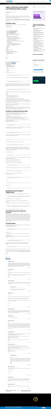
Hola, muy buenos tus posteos (11, 344)
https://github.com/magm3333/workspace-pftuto (24, 251)
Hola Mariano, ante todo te (11, 261)
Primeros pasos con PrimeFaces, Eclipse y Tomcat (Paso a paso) (22, 19)
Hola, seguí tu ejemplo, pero (11, 280)
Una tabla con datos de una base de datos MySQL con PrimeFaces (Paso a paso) (38, 32)
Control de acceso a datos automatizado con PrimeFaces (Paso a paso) (38, 37)
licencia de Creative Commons (18, 406)
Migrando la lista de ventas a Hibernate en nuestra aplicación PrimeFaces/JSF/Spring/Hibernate (38, 47)
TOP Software (30, 1)
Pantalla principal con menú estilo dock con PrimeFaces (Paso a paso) (38, 35)
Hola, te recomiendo (10, 269)
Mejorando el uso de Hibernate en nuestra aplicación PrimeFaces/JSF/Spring (38, 43)
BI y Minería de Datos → (36, 16)
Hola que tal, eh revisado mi (11, 308)
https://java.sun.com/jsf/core (12, 32)
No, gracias (43, 407)
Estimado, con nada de (10, 292)
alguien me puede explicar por (11, 366)
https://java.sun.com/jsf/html (12, 31)
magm (10, 293)
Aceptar (40, 407)
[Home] (9, 1)
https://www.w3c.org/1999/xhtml (13, 30)
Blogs (37, 1)
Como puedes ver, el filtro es (11, 331)
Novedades (40, 1)
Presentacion (32, 406)
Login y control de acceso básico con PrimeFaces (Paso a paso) (37, 30)
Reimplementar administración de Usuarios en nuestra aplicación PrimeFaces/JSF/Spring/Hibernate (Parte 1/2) (39, 50)
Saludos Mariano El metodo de (11, 384)
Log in (27, 267)
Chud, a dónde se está (10, 315)
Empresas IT (34, 1)
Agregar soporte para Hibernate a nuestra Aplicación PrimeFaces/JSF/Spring (38, 45)
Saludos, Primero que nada (11, 320)
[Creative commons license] (7, 406)
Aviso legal (36, 406)
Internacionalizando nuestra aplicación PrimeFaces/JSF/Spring (38, 41)
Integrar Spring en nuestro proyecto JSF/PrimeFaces (38, 39)
